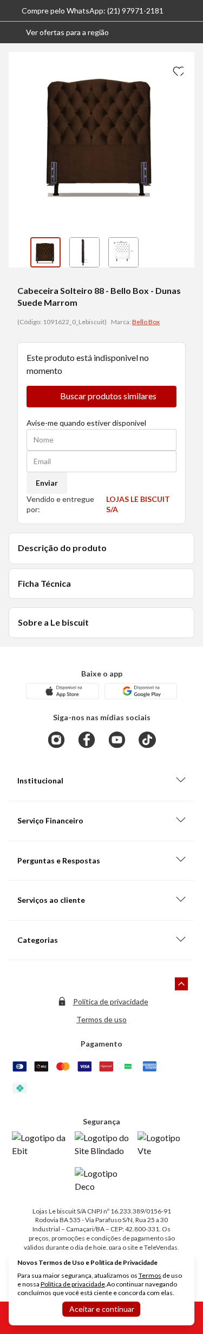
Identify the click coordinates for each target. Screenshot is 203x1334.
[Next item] (183, 252)
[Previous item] (19, 252)
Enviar (47, 482)
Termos (150, 1275)
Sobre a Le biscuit (53, 622)
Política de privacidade (110, 1001)
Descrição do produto (62, 547)
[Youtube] (117, 740)
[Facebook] (87, 740)
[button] (59, 32)
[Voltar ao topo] (181, 983)
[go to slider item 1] (84, 252)
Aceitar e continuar (101, 1308)
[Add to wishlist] (177, 69)
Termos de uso (101, 1019)
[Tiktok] (147, 740)
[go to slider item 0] (45, 252)
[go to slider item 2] (123, 252)
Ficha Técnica (44, 583)
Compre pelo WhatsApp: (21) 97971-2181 (92, 10)
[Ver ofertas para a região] (190, 32)
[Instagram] (56, 740)
